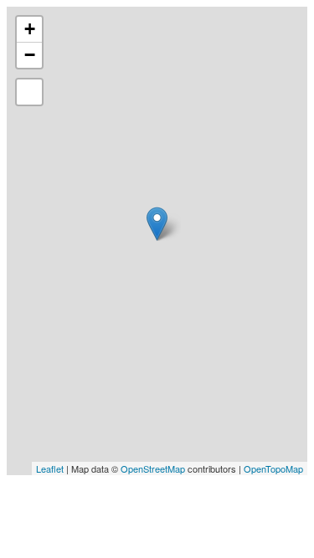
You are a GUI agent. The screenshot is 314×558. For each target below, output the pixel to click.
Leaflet (50, 468)
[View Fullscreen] (29, 92)
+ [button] (29, 28)
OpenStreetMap (153, 468)
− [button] (29, 54)
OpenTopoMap (273, 468)
